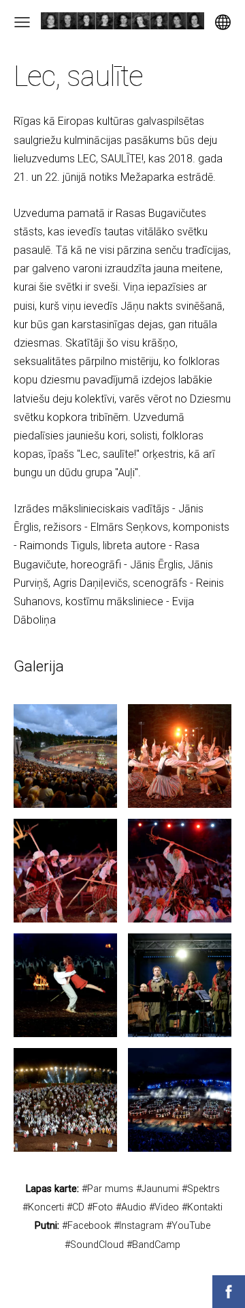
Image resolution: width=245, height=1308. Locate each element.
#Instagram (138, 1226)
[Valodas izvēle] (223, 22)
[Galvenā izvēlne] (22, 22)
